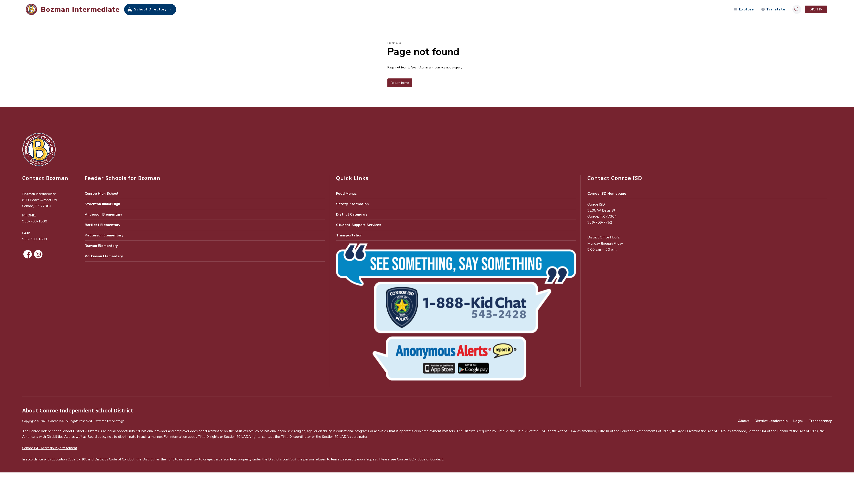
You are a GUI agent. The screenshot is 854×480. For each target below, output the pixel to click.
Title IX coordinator (296, 436)
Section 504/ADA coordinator (344, 436)
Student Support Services (358, 224)
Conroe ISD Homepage (606, 193)
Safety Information (352, 204)
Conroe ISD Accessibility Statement (49, 448)
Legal (798, 420)
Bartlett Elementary (102, 224)
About (743, 420)
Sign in (816, 9)
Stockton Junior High (102, 204)
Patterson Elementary (104, 235)
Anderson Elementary (103, 214)
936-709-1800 (34, 221)
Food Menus (346, 193)
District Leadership (771, 420)
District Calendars (352, 214)
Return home (400, 83)
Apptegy (118, 421)
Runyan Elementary (101, 245)
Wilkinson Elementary (104, 256)
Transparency (820, 420)
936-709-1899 (34, 239)
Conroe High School (102, 193)
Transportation (349, 235)
